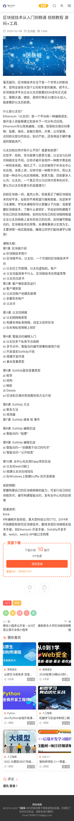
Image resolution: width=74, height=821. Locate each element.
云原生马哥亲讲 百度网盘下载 (18, 674)
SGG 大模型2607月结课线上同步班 (19, 762)
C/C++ (46, 756)
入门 (7, 602)
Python (11, 713)
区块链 (31, 31)
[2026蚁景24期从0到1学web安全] (54, 654)
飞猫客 (9, 6)
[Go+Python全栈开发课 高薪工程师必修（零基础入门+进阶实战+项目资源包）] (19, 698)
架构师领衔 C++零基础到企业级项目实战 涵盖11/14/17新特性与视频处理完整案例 (54, 762)
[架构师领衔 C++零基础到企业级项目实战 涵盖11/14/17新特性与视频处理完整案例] (54, 741)
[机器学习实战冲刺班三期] (54, 698)
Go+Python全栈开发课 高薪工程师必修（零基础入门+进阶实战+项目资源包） (19, 718)
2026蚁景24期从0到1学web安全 (54, 674)
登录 (12, 786)
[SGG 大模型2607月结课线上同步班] (19, 741)
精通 (17, 602)
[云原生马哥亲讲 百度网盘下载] (19, 654)
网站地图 (37, 804)
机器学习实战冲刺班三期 (54, 718)
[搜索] (54, 5)
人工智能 (47, 713)
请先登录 (37, 563)
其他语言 (12, 669)
